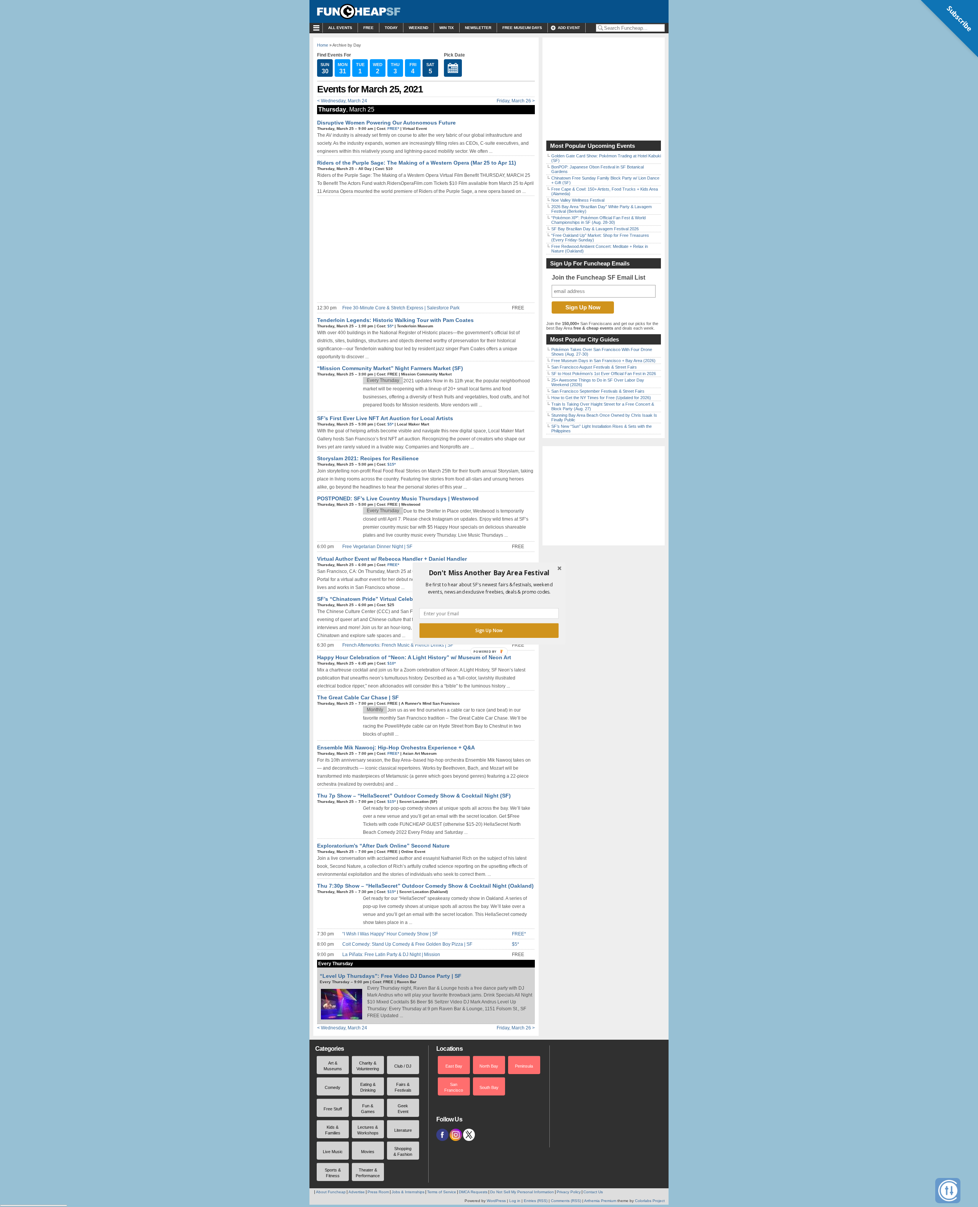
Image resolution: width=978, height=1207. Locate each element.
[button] (489, 573)
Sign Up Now (489, 631)
